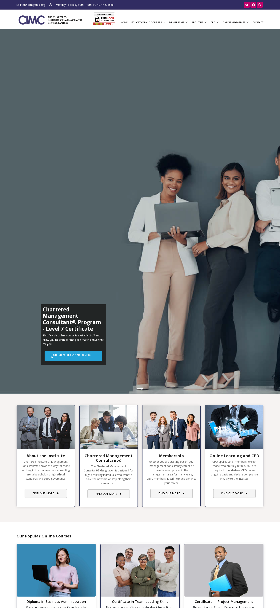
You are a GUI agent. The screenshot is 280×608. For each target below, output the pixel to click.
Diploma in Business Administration (56, 601)
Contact (258, 22)
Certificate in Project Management (224, 601)
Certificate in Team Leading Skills (140, 601)
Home (124, 22)
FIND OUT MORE (44, 493)
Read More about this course (72, 355)
